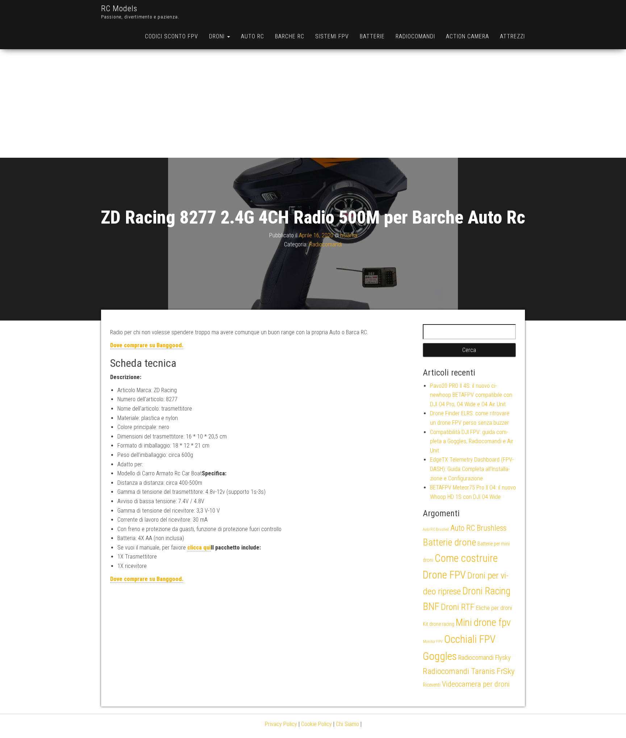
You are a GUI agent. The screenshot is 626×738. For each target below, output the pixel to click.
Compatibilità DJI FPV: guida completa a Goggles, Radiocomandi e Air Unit (471, 441)
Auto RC (252, 36)
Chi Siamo (347, 724)
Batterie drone (449, 542)
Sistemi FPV (332, 36)
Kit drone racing (438, 624)
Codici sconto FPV (171, 36)
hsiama (348, 235)
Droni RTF (458, 607)
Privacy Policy (281, 724)
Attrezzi (512, 36)
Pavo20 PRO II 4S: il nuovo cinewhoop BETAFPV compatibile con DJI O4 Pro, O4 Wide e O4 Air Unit (471, 395)
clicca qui (199, 547)
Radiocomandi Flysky (484, 657)
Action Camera (467, 36)
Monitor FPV (433, 641)
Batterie (372, 36)
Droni (217, 36)
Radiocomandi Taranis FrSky (469, 671)
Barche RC (289, 36)
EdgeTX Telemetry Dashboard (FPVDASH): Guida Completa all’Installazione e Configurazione (472, 469)
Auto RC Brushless (478, 528)
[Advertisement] (313, 103)
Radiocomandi (415, 36)
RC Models (119, 8)
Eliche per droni (494, 608)
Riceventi (432, 685)
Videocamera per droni (476, 684)
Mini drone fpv (483, 622)
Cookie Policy (316, 724)
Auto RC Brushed (436, 529)
